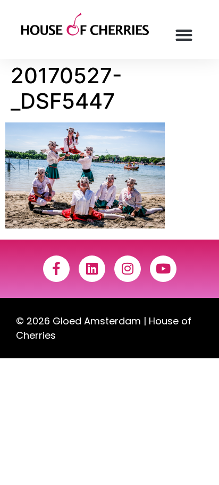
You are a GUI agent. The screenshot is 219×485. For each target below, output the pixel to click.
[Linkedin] (92, 268)
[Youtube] (163, 268)
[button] (184, 34)
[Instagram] (127, 268)
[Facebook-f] (56, 268)
